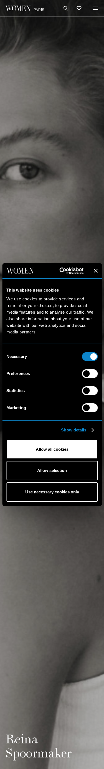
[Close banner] (96, 271)
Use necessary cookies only (52, 492)
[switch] (90, 373)
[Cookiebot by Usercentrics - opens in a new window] (61, 271)
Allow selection (52, 470)
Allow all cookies (52, 449)
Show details (73, 430)
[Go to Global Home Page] (18, 8)
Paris (38, 9)
